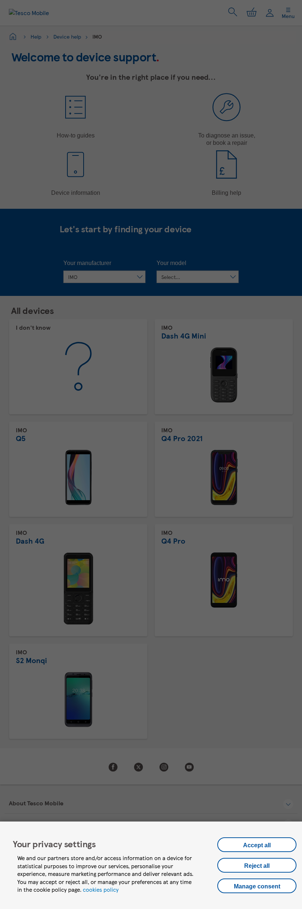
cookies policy (101, 889)
